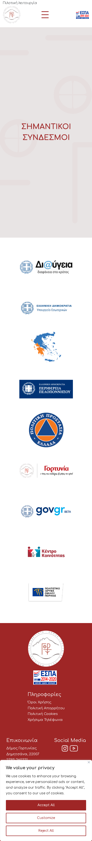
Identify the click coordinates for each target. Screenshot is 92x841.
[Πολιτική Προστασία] (46, 430)
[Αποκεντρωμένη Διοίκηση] (46, 348)
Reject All (46, 830)
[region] (46, 800)
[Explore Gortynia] (46, 471)
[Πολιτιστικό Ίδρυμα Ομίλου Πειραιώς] (46, 593)
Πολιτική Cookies (43, 714)
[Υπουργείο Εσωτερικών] (46, 308)
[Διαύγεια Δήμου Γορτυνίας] (46, 267)
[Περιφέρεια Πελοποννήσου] (46, 389)
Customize (46, 818)
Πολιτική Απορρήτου (46, 708)
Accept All (46, 805)
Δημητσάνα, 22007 (22, 754)
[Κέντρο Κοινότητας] (46, 552)
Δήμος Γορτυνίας (21, 748)
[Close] (89, 762)
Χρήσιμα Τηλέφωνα (45, 720)
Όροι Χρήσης (39, 702)
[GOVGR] (46, 511)
